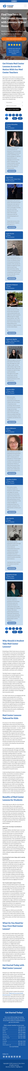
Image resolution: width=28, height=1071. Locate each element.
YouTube (12, 1057)
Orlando (5, 1041)
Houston (12, 128)
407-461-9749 (21, 1041)
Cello (11, 341)
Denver (4, 1032)
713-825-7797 (21, 1034)
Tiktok (17, 1057)
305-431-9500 (21, 1038)
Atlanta (4, 1027)
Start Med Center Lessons (14, 39)
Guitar (15, 179)
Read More (11, 171)
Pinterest (14, 1057)
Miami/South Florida (6, 1038)
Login (14, 1)
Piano (19, 179)
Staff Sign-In (19, 1067)
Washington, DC (7, 1045)
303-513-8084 (21, 1032)
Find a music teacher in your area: (14, 1025)
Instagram (20, 1057)
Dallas (4, 1030)
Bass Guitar (10, 179)
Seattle (4, 1043)
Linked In (9, 1057)
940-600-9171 (21, 1030)
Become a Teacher (10, 1067)
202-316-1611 (21, 1029)
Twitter (6, 1057)
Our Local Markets (14, 1046)
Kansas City (6, 1036)
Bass (9, 341)
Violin (9, 126)
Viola (14, 341)
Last (20, 118)
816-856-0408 (21, 1036)
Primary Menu (25, 6)
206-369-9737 (21, 1043)
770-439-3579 (21, 1027)
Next (14, 118)
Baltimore (5, 1029)
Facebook (4, 1057)
